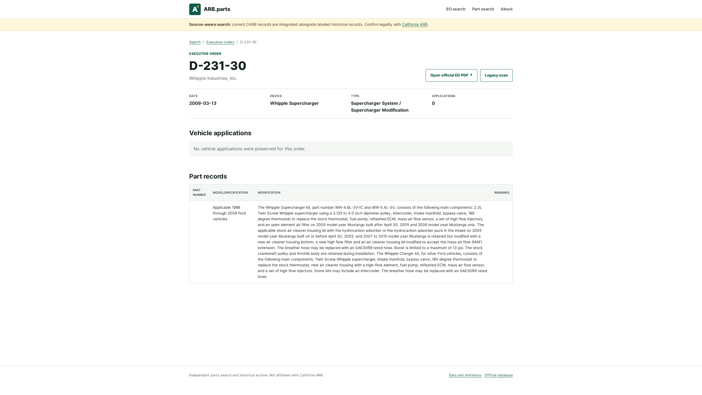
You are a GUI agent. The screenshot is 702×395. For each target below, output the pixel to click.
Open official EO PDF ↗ (451, 75)
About (507, 9)
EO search (456, 9)
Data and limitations (465, 375)
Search (195, 42)
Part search (483, 9)
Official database (499, 375)
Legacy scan (496, 75)
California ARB (415, 24)
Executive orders (220, 42)
